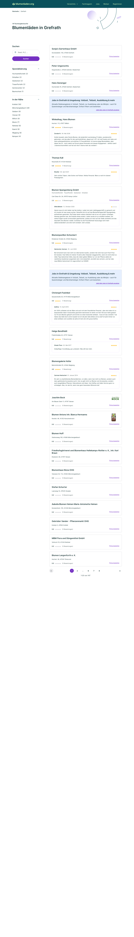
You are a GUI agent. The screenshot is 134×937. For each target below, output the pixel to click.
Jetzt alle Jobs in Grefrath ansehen (107, 110)
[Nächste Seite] (120, 571)
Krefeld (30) (16, 104)
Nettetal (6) (16, 126)
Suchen (26, 59)
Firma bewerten (114, 56)
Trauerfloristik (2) (18, 84)
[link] (85, 52)
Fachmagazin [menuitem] (87, 4)
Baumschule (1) (17, 91)
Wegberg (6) (17, 133)
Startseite (15, 11)
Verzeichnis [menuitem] (71, 4)
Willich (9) (16, 119)
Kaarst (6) (16, 129)
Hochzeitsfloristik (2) (20, 74)
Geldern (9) (16, 111)
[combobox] (26, 52)
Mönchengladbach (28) (21, 108)
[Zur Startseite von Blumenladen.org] (23, 4)
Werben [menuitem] (106, 4)
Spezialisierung (19, 69)
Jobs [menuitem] (97, 4)
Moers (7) (15, 122)
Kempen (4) (16, 136)
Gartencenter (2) (18, 88)
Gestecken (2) (17, 81)
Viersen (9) (16, 115)
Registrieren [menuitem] (117, 4)
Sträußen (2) (17, 77)
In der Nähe (17, 99)
